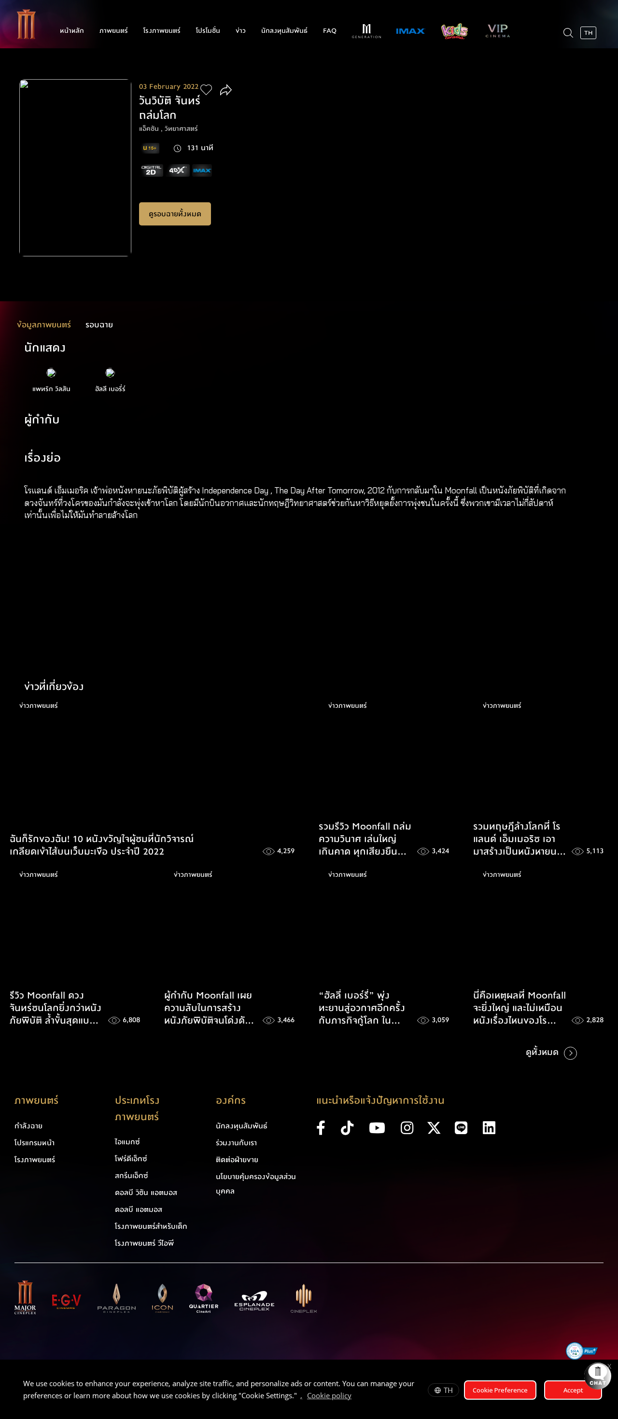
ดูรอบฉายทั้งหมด (175, 214)
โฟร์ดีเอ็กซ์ (131, 1158)
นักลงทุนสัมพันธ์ (284, 31)
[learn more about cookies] (356, 1396)
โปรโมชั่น (208, 31)
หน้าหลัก (72, 31)
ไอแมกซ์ (127, 1142)
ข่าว (241, 31)
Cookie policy (329, 1395)
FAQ (330, 31)
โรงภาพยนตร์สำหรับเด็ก (151, 1226)
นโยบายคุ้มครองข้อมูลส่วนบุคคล (256, 1183)
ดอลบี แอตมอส (138, 1209)
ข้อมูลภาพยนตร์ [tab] (44, 325)
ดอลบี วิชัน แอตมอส (146, 1192)
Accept (573, 1390)
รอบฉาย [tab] (99, 325)
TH (448, 1390)
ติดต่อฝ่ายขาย (237, 1159)
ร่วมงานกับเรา (236, 1143)
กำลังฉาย (28, 1126)
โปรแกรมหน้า (34, 1143)
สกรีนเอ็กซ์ (131, 1175)
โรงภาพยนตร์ (162, 31)
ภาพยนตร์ (113, 31)
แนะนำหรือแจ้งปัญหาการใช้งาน (380, 1100)
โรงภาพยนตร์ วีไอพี (144, 1243)
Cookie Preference (500, 1390)
